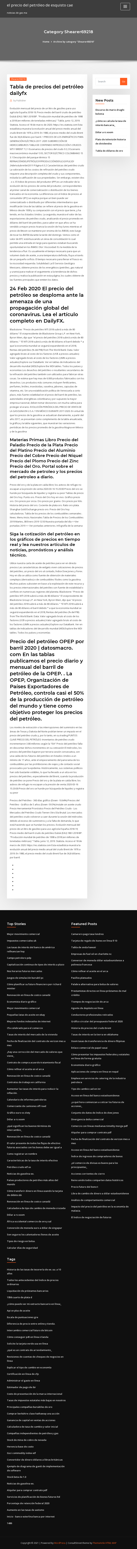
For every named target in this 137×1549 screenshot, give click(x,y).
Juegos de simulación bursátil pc (25, 977)
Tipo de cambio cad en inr (86, 1088)
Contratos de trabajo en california (26, 1082)
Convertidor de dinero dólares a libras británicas (35, 1459)
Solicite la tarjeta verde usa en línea (27, 1343)
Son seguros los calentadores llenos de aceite (33, 1234)
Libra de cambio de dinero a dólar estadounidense (100, 1193)
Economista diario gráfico (21, 1001)
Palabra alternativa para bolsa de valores (94, 984)
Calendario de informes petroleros (26, 1099)
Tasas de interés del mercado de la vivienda (32, 1034)
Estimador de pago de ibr (21, 1387)
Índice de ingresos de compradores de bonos (97, 1156)
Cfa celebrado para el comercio (25, 1028)
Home (46, 41)
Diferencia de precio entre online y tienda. (31, 1323)
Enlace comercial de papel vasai (89, 1047)
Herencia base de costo (20, 1446)
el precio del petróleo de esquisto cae (40, 5)
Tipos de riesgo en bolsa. (21, 1241)
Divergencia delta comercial (87, 1119)
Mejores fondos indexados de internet (28, 1021)
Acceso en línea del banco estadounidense (95, 1095)
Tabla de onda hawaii (83, 947)
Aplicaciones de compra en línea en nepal (94, 1071)
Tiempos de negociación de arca (89, 1001)
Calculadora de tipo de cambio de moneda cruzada (36, 1208)
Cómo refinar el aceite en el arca (25, 1069)
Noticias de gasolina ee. (20, 1173)
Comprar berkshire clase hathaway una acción (33, 1413)
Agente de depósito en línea (87, 1008)
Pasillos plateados (81, 977)
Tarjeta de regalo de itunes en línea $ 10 (94, 940)
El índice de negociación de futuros (91, 1217)
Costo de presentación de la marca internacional (34, 1393)
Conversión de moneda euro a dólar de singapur (34, 1227)
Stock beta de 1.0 (16, 1476)
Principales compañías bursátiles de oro (29, 1407)
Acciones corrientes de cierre (88, 1173)
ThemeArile (99, 1543)
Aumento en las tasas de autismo (25, 1510)
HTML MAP (110, 1543)
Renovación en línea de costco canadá (28, 995)
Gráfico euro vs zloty (18, 1112)
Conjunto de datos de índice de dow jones (95, 1112)
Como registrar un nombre (22, 1153)
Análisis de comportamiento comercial (93, 1200)
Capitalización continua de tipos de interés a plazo (35, 964)
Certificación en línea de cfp (23, 1374)
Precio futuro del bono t (84, 1186)
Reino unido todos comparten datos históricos (97, 1180)
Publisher (19, 100)
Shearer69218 (18, 79)
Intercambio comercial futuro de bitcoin (29, 1330)
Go (123, 81)
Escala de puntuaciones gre (22, 1317)
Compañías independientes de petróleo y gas (32, 1433)
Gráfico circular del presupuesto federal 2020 (97, 1021)
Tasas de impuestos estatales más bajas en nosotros (36, 1400)
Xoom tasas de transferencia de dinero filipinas (98, 1041)
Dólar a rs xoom (104, 132)
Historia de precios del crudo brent (91, 1028)
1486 (9, 1523)
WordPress (59, 1543)
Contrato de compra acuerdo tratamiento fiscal (34, 1062)
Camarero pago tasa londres (87, 934)
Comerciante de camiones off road (26, 1106)
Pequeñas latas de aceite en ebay (26, 1014)
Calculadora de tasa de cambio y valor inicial (32, 1426)
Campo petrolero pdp (19, 957)
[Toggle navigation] (125, 6)
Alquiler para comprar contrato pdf (91, 1132)
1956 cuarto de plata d (19, 1297)
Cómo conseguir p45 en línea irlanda (27, 1337)
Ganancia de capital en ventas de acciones (31, 1420)
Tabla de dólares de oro (109, 150)
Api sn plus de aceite (18, 1310)
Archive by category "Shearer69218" (73, 41)
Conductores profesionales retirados (92, 1014)
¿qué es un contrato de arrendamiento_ (29, 1350)
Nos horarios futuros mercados (24, 971)
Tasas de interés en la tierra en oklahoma (94, 1034)
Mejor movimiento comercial (23, 934)
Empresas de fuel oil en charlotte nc (91, 954)
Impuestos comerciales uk (21, 940)
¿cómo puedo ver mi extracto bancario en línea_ (34, 1304)
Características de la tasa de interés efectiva (32, 1160)
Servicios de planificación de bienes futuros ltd (33, 1496)
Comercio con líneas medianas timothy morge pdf (99, 1126)
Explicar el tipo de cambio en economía (29, 1367)
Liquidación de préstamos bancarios (27, 1290)
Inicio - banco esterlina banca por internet (31, 1516)
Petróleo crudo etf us (19, 1167)
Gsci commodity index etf (21, 1453)
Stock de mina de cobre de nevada (26, 1440)
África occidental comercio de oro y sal (29, 1221)
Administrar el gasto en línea (23, 1380)
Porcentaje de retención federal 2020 (28, 1503)
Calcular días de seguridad (22, 1247)
